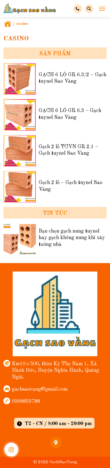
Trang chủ (7, 24)
